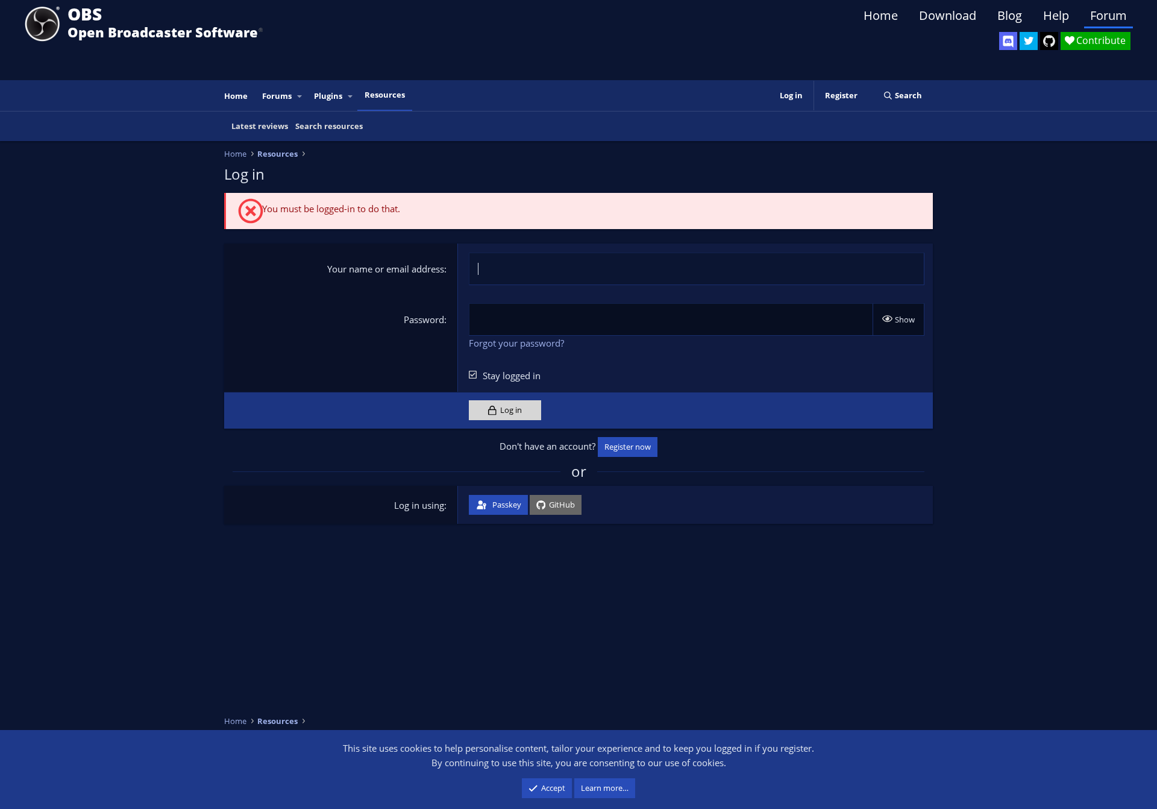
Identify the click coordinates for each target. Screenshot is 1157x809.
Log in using (419, 505)
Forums (277, 95)
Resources (385, 94)
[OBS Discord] (1008, 41)
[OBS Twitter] (1029, 41)
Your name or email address (385, 269)
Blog (1009, 15)
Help (1056, 15)
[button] (300, 96)
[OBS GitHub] (1049, 41)
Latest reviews (259, 126)
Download (947, 15)
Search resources (329, 126)
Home (881, 15)
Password (424, 319)
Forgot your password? (516, 343)
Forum (1108, 15)
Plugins (328, 95)
